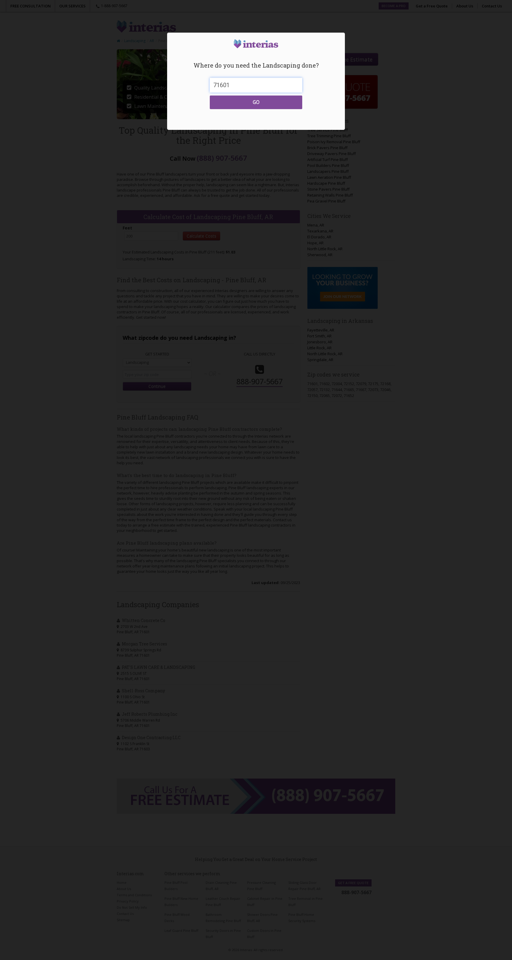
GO (256, 102)
